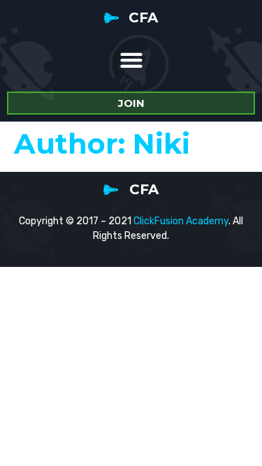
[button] (131, 60)
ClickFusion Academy (180, 221)
